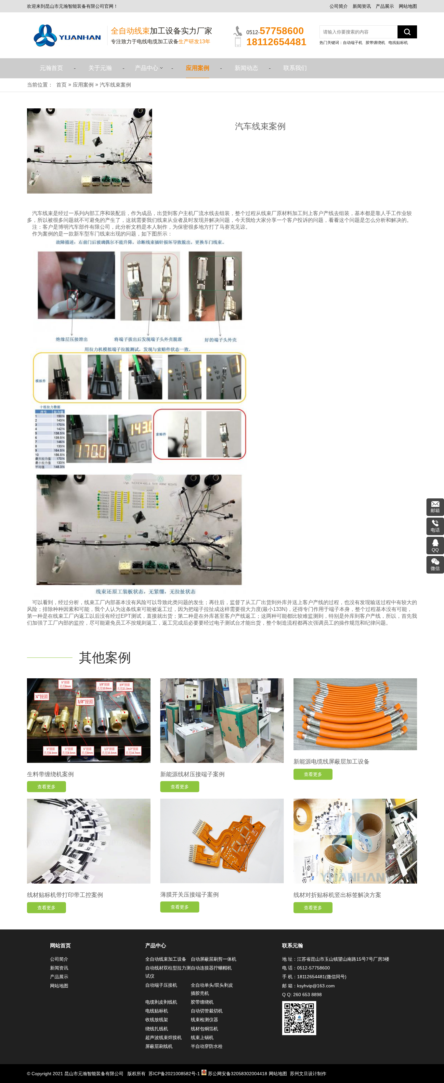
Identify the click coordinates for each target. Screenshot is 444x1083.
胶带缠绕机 (375, 42)
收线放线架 (156, 1019)
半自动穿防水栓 (207, 1046)
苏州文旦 (299, 1073)
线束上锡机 (202, 1037)
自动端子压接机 (161, 985)
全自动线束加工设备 (165, 959)
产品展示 (385, 6)
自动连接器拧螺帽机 (211, 967)
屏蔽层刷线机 (159, 1046)
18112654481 (311, 976)
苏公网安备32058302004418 (237, 1073)
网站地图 (408, 6)
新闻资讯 (362, 6)
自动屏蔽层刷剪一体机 (213, 959)
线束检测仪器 (204, 1019)
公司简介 (339, 6)
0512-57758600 (313, 967)
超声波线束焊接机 (163, 1037)
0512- (275, 30)
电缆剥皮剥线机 (161, 1002)
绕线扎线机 (156, 1028)
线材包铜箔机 (204, 1028)
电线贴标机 (398, 42)
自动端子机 (352, 42)
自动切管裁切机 (207, 1010)
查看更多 (46, 786)
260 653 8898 (307, 994)
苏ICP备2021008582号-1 (174, 1073)
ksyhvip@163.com (316, 985)
